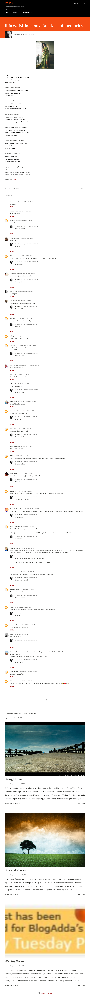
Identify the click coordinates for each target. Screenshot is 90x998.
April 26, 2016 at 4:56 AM (29, 345)
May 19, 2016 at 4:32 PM (30, 595)
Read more (81, 804)
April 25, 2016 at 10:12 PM (31, 244)
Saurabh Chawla (14, 571)
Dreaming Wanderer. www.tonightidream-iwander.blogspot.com (28, 652)
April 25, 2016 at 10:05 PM (31, 226)
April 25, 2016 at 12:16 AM (23, 211)
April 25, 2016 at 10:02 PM (25, 291)
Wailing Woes (14, 961)
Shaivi (11, 634)
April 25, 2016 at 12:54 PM (24, 256)
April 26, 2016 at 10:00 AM (21, 374)
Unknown (12, 256)
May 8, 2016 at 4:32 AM (28, 625)
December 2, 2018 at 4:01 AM (28, 671)
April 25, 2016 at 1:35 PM (28, 273)
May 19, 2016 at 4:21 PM (30, 461)
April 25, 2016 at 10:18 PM (31, 261)
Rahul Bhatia (13, 491)
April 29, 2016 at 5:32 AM (27, 526)
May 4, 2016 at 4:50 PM (27, 589)
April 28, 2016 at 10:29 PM (32, 509)
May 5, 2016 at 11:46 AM (24, 607)
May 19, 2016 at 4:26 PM (30, 577)
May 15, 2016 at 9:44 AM (56, 652)
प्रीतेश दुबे (12, 336)
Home (6, 12)
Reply (12, 207)
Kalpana (12, 300)
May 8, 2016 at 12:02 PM (21, 634)
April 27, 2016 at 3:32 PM (27, 473)
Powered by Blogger (46, 993)
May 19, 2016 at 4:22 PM (30, 497)
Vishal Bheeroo (14, 526)
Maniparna (13, 607)
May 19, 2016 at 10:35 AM (31, 389)
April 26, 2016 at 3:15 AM (23, 336)
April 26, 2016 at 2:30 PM (28, 411)
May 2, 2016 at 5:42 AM (27, 571)
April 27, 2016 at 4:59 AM (25, 446)
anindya (12, 211)
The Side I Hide (14, 238)
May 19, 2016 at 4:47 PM (30, 659)
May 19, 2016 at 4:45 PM (30, 640)
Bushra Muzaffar (14, 411)
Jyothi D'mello (14, 473)
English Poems (14, 188)
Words (9, 3)
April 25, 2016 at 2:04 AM (25, 220)
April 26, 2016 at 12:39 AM (24, 318)
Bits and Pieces (15, 870)
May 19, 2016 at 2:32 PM (30, 434)
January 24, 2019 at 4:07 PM (25, 681)
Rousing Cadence (27, 12)
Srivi (11, 374)
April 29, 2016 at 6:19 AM (28, 548)
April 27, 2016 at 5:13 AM (22, 455)
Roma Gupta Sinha (15, 345)
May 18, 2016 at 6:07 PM (30, 306)
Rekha (11, 455)
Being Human (14, 779)
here (15, 179)
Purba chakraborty (15, 401)
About (15, 12)
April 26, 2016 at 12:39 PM (22, 384)
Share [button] (81, 188)
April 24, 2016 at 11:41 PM (25, 201)
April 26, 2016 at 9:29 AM (35, 365)
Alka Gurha (13, 428)
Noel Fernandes (14, 671)
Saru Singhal (18, 226)
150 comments (15, 986)
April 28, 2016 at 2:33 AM (26, 491)
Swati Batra (13, 220)
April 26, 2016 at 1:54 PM (29, 401)
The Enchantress (15, 273)
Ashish (12, 384)
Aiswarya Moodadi (15, 625)
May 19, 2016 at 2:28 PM (30, 417)
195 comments (15, 804)
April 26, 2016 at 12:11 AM (23, 300)
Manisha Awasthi (15, 589)
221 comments (15, 895)
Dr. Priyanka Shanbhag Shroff (18, 365)
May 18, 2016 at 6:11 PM (30, 324)
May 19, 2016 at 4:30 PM (30, 556)
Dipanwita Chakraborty (17, 509)
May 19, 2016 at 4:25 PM (30, 514)
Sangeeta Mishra (15, 548)
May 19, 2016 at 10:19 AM (31, 353)
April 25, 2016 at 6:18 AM (27, 238)
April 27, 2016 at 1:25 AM (25, 428)
